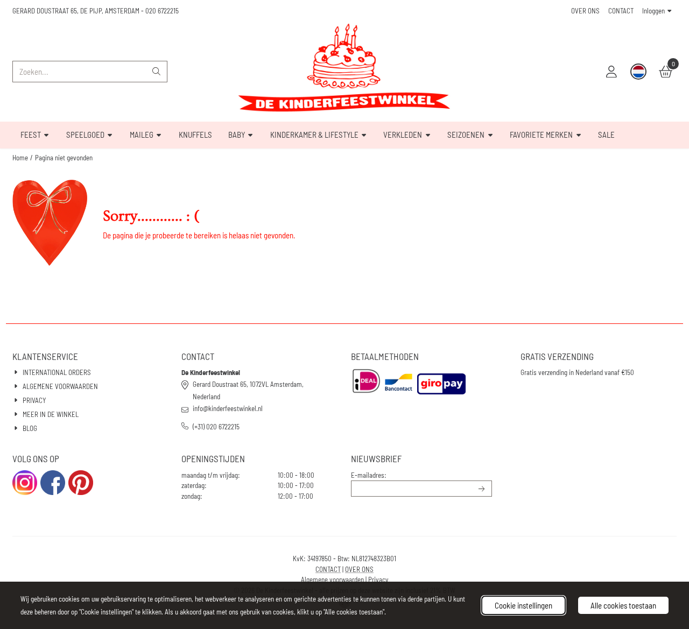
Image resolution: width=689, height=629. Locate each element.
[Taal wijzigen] (638, 71)
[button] (611, 71)
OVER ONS (585, 10)
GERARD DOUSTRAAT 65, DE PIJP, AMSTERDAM (75, 10)
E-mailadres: (368, 475)
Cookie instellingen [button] (523, 605)
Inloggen (653, 10)
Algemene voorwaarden (332, 579)
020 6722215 (162, 10)
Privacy (378, 579)
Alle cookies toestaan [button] (623, 605)
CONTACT (621, 10)
